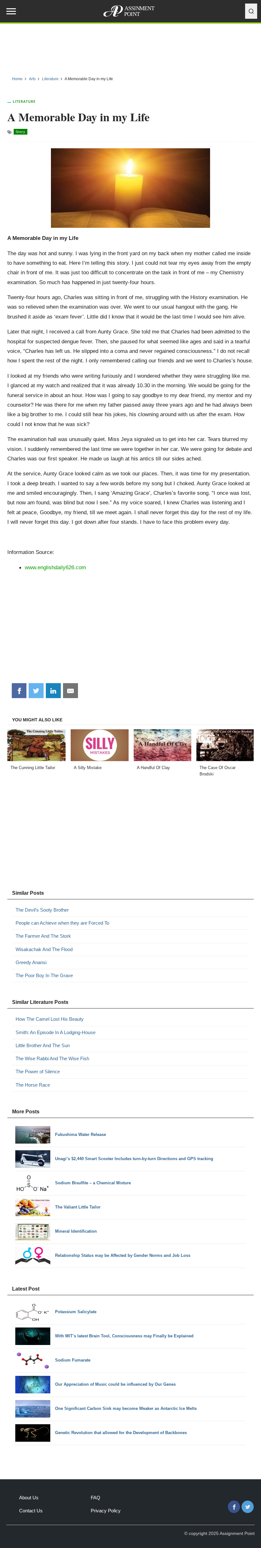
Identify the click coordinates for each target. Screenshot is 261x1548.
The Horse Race (33, 1085)
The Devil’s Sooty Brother (42, 910)
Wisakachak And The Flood (44, 949)
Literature (24, 101)
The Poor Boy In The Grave (44, 975)
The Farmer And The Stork (43, 936)
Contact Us (31, 1510)
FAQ (95, 1497)
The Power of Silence (38, 1071)
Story (20, 132)
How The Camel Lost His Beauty (50, 1019)
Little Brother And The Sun (43, 1045)
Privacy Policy (106, 1510)
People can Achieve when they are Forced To (62, 923)
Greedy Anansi (31, 962)
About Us (29, 1497)
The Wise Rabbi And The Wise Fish (52, 1058)
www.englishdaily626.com (55, 567)
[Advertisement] (130, 47)
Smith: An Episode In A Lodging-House (55, 1032)
